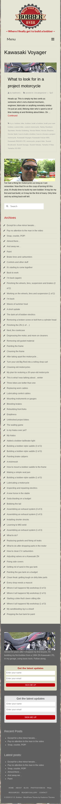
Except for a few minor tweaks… (21, 225)
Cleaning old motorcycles (18, 367)
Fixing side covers (15, 561)
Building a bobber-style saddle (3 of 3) (24, 446)
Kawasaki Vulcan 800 (40, 138)
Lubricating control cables (18, 393)
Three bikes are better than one (21, 383)
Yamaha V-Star (48, 145)
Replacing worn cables (17, 388)
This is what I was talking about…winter (25, 377)
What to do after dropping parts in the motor (26, 546)
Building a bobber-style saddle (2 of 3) (24, 451)
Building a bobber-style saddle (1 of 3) (24, 477)
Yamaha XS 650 (14, 148)
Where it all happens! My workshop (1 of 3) (26, 604)
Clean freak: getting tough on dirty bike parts (27, 577)
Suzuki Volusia (35, 145)
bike (22, 123)
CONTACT (43, 792)
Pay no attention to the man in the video (25, 230)
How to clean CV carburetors (20, 551)
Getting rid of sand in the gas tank (22, 567)
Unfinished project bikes (18, 420)
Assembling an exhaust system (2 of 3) (24, 514)
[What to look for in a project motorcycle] (30, 67)
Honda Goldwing (22, 130)
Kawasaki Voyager (24, 138)
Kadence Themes (48, 797)
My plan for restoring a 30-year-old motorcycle (28, 372)
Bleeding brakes (14, 404)
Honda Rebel (35, 130)
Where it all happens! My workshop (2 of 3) (26, 593)
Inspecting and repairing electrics (22, 488)
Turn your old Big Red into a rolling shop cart (27, 362)
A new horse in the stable (18, 493)
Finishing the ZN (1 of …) (18, 325)
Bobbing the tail (14, 504)
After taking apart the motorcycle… (22, 356)
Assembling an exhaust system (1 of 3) (24, 530)
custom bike (19, 127)
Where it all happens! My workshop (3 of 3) (26, 588)
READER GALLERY (29, 792)
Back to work (12, 273)
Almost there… (13, 241)
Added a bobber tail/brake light (21, 441)
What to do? (12, 535)
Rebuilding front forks (16, 409)
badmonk (16, 93)
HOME (11, 788)
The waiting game (15, 425)
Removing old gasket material (20, 341)
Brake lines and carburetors (19, 257)
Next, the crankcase (16, 330)
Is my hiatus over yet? (17, 430)
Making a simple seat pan (18, 472)
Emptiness (11, 414)
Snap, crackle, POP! (16, 236)
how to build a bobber (26, 134)
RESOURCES (14, 792)
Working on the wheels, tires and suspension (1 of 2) (31, 293)
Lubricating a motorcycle (18, 483)
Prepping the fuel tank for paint (21, 614)
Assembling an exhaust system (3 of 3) (24, 509)
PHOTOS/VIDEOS (38, 788)
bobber (28, 123)
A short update (13, 309)
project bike (40, 141)
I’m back (10, 299)
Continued (12, 115)
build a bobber (37, 123)
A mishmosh (12, 462)
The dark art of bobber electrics (21, 314)
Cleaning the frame (15, 351)
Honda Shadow (47, 130)
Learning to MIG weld (16, 525)
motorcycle (30, 141)
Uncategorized (40, 93)
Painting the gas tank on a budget (22, 572)
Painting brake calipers (17, 456)
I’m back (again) (14, 278)
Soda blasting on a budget (19, 498)
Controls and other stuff (17, 262)
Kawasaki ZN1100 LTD (16, 141)
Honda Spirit (12, 134)
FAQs (49, 788)
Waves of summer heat (17, 304)
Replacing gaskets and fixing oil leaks (24, 540)
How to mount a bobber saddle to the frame (26, 467)
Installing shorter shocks (18, 519)
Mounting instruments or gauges (21, 399)
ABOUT (19, 788)
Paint (9, 251)
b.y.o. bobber (15, 123)
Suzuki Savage (23, 145)
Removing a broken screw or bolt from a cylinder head (31, 320)
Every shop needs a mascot (19, 583)
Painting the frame (15, 346)
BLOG (26, 788)
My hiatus (11, 435)
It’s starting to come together (20, 267)
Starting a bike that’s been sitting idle (23, 598)
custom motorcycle (32, 127)
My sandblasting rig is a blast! (20, 609)
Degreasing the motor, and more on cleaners (27, 335)
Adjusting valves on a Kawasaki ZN (23, 556)
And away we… (14, 246)
